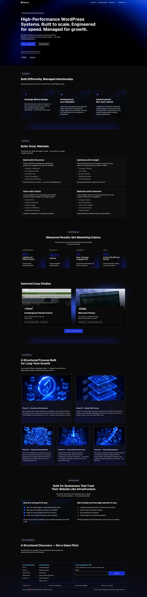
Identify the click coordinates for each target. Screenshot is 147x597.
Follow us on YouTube (107, 585)
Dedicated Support (44, 567)
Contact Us (121, 2)
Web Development (44, 578)
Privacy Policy (97, 589)
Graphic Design (43, 581)
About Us (93, 2)
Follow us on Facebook (55, 585)
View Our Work (44, 44)
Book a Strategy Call (28, 44)
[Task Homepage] (25, 2)
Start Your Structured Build (73, 331)
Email (77, 570)
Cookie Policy (111, 589)
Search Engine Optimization (46, 575)
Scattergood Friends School (38, 313)
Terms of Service (120, 589)
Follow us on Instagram (81, 585)
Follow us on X (26, 585)
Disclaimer (104, 589)
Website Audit (26, 575)
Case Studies (102, 2)
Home (24, 567)
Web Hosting (42, 573)
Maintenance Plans (44, 570)
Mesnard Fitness (86, 313)
